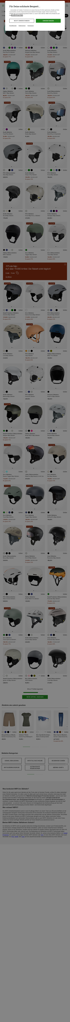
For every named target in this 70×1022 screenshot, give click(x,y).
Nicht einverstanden (21, 21)
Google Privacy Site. (17, 15)
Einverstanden (48, 21)
